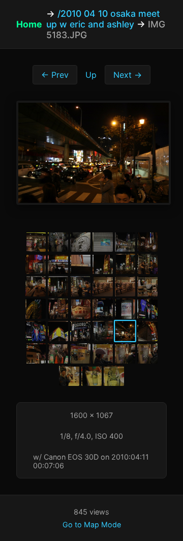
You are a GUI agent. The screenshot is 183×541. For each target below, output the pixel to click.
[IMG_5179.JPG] (35, 331)
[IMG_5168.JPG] (58, 286)
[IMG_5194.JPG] (114, 376)
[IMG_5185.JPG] (35, 353)
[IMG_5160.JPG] (147, 241)
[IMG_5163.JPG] (80, 264)
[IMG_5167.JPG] (35, 286)
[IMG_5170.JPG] (103, 286)
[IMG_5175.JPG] (80, 308)
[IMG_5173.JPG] (35, 308)
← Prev (55, 75)
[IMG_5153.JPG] (35, 241)
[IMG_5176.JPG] (103, 308)
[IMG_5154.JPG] (58, 241)
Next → (127, 75)
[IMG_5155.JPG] (80, 241)
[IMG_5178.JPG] (147, 308)
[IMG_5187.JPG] (80, 353)
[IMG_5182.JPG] (103, 331)
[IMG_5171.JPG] (125, 286)
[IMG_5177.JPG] (125, 308)
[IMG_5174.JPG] (58, 308)
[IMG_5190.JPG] (147, 353)
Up (91, 75)
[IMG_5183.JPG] (125, 331)
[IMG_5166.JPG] (147, 264)
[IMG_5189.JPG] (125, 353)
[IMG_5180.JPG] (58, 331)
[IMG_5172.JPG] (147, 286)
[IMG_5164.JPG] (103, 264)
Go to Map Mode (92, 524)
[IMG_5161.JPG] (35, 264)
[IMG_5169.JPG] (80, 286)
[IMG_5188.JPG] (103, 353)
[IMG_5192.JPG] (91, 376)
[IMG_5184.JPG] (147, 331)
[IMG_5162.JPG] (58, 264)
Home (29, 24)
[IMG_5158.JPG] (125, 241)
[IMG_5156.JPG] (103, 241)
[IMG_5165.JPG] (125, 264)
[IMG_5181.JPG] (80, 331)
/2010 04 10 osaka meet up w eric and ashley (103, 18)
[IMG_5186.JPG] (58, 353)
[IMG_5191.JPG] (69, 376)
